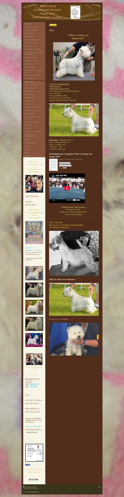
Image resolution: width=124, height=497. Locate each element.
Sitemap (34, 487)
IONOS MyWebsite (34, 492)
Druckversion (28, 487)
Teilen (28, 464)
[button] (64, 163)
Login (99, 487)
